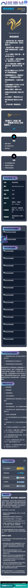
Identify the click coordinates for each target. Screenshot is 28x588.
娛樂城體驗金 (9, 393)
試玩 (14, 128)
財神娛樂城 (6, 477)
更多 (25, 460)
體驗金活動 (5, 550)
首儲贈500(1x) (7, 585)
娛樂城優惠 (8, 390)
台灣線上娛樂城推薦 (11, 414)
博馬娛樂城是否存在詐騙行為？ (14, 361)
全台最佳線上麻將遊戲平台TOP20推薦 (16, 427)
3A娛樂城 (5, 481)
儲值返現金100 (21, 585)
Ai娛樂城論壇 (14, 3)
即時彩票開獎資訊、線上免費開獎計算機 (16, 406)
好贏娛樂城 (6, 473)
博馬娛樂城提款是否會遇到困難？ (14, 364)
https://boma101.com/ (14, 33)
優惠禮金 (5, 555)
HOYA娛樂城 (6, 468)
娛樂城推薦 (8, 387)
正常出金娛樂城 (10, 396)
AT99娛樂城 (6, 486)
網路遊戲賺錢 (9, 403)
